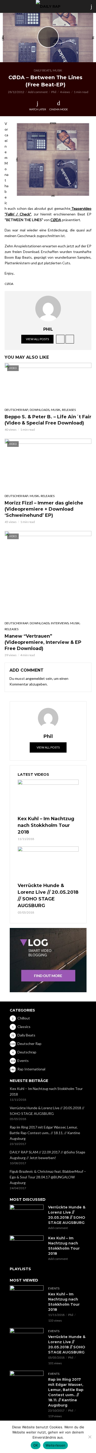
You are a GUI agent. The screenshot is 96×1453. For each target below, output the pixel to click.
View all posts (37, 339)
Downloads (39, 410)
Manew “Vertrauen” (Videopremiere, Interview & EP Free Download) (43, 642)
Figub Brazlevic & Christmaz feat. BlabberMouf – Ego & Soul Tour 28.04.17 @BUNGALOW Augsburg (48, 1177)
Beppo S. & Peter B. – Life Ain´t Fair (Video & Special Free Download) (48, 420)
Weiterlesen (55, 1445)
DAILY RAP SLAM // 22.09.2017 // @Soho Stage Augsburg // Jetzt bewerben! (47, 1155)
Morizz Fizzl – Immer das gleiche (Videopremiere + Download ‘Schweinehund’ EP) (44, 509)
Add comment (38, 92)
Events (53, 1288)
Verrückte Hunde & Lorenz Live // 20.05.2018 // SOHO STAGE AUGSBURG (48, 895)
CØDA (55, 220)
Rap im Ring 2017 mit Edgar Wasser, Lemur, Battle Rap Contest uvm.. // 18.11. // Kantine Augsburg (45, 1133)
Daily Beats (42, 70)
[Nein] (89, 1436)
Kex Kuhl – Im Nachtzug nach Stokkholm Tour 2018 (46, 825)
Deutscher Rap (16, 410)
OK (35, 1445)
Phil (53, 92)
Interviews (60, 623)
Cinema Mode (58, 109)
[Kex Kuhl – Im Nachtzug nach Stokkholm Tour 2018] (48, 797)
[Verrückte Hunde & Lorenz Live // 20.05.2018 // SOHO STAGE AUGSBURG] (48, 863)
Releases (69, 410)
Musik (57, 70)
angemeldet (35, 678)
